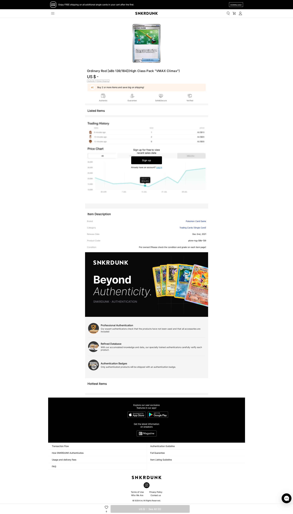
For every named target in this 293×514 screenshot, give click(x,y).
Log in (159, 167)
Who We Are (137, 495)
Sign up (146, 160)
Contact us (156, 495)
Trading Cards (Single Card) (192, 227)
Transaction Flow (60, 446)
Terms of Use (137, 492)
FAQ (54, 466)
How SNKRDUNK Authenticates (68, 453)
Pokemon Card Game (196, 221)
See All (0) (150, 509)
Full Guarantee (157, 453)
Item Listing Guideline (161, 459)
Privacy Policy (155, 492)
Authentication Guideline (162, 446)
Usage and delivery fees (64, 459)
